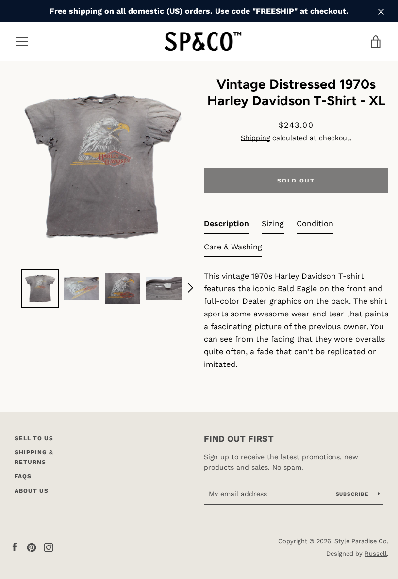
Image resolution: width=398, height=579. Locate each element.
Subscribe (353, 493)
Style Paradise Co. (361, 541)
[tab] (226, 225)
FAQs (23, 476)
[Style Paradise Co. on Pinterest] (31, 546)
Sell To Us (34, 438)
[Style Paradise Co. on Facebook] (14, 546)
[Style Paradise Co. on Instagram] (48, 546)
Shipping (255, 138)
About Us (32, 490)
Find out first (239, 438)
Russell (376, 553)
